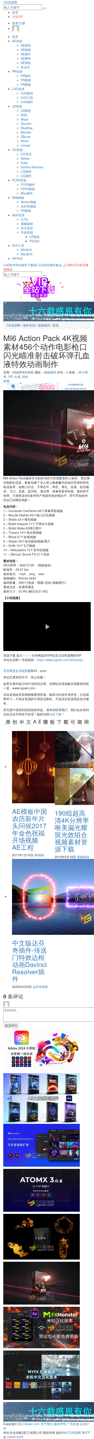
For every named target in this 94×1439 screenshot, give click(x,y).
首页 (15, 12)
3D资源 (17, 106)
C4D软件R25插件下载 (18, 265)
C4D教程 (27, 93)
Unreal (25, 145)
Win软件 (26, 250)
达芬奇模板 (28, 206)
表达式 (25, 67)
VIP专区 (17, 258)
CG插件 (26, 176)
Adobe (25, 158)
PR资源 (17, 71)
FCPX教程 (28, 189)
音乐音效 (27, 228)
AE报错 (26, 62)
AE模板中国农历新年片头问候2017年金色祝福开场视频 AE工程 (29, 829)
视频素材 (27, 223)
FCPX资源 (19, 180)
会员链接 (15, 670)
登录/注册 (18, 23)
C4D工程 (27, 97)
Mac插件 (27, 193)
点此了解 (55, 714)
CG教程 (26, 171)
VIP (10, 376)
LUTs (24, 219)
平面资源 (27, 232)
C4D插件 (27, 102)
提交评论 (11, 1025)
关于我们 (47, 1424)
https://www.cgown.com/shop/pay (60, 660)
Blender (26, 132)
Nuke (24, 163)
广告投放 (73, 1424)
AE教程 (26, 45)
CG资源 (17, 149)
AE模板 (26, 49)
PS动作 (35, 241)
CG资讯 (26, 154)
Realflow (27, 128)
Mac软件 (27, 254)
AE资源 (17, 41)
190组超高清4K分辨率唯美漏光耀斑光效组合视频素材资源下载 (72, 830)
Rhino (25, 141)
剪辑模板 (18, 197)
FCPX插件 (28, 184)
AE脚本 (26, 58)
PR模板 (26, 84)
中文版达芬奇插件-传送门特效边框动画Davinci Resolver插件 (29, 960)
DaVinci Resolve (32, 167)
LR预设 (35, 236)
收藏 (6, 381)
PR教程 (26, 80)
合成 (17, 376)
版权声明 (60, 1424)
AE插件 (26, 54)
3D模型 (26, 110)
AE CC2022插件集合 (47, 265)
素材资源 (18, 215)
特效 (25, 376)
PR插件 (26, 76)
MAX (24, 115)
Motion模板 (28, 202)
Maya (24, 119)
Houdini (26, 123)
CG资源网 (10, 2)
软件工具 (18, 245)
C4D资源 (18, 89)
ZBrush (26, 136)
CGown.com (31, 1424)
